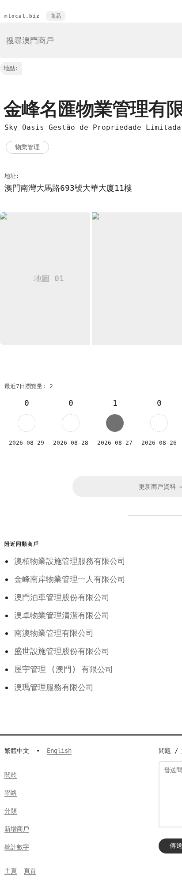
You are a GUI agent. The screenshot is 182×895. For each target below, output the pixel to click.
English (59, 750)
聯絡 (10, 792)
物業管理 (27, 147)
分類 (10, 810)
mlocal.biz (22, 16)
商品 (55, 16)
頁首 (30, 870)
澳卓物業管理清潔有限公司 (62, 615)
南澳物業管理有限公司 (54, 633)
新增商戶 (16, 828)
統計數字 (16, 846)
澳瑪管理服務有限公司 (54, 687)
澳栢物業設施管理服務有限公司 (69, 561)
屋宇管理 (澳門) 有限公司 (63, 669)
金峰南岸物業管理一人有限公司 (69, 579)
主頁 (10, 870)
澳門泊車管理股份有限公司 (62, 597)
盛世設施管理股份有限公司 (62, 651)
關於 (10, 774)
